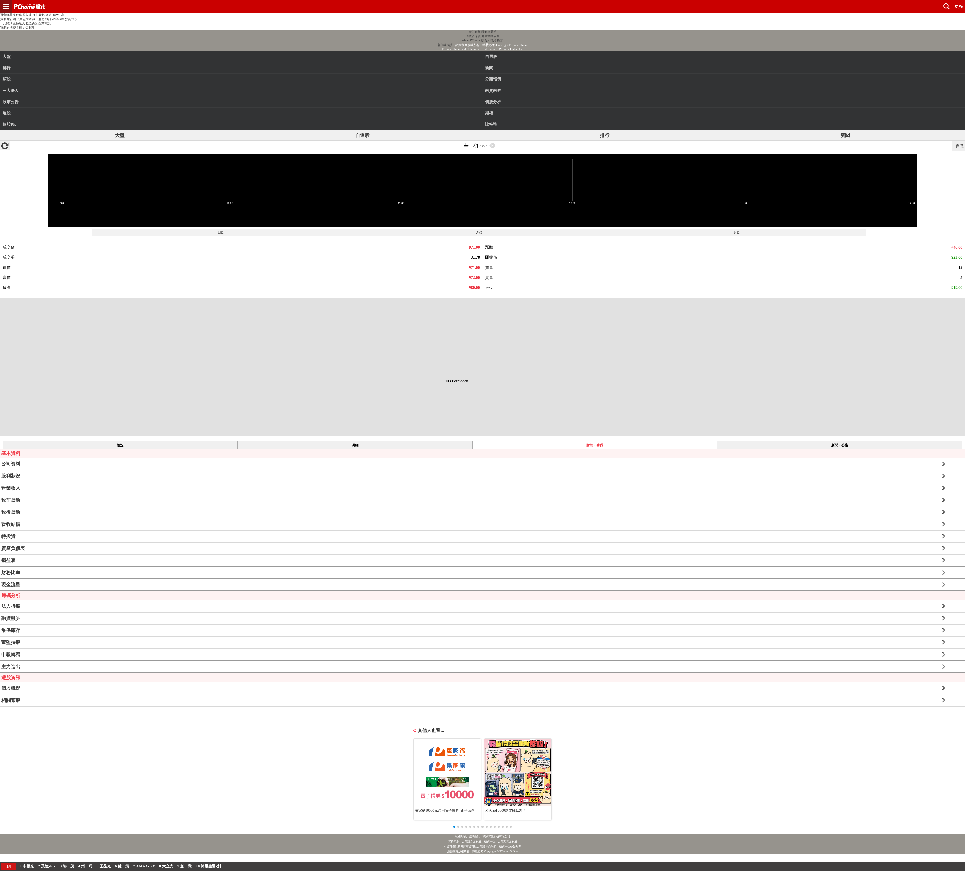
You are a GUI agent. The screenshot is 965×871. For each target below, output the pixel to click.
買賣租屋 (6, 15)
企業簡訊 (44, 23)
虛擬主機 (16, 27)
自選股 (362, 135)
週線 (478, 232)
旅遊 (48, 15)
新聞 (845, 135)
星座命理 (58, 19)
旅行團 (11, 19)
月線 (737, 232)
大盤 (7, 56)
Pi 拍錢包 (38, 15)
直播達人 (19, 23)
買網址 (4, 27)
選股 (7, 113)
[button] (454, 827)
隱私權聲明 (489, 32)
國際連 (27, 15)
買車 (3, 19)
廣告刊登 (475, 32)
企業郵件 (29, 27)
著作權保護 (444, 45)
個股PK (9, 124)
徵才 (500, 40)
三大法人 (11, 90)
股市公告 (11, 102)
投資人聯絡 (488, 40)
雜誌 (48, 19)
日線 (221, 232)
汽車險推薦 (24, 19)
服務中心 (58, 15)
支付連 (17, 15)
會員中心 (71, 19)
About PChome (471, 40)
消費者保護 (473, 36)
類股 (7, 79)
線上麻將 (38, 19)
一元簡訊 (6, 23)
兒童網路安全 (490, 36)
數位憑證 (32, 23)
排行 (7, 68)
